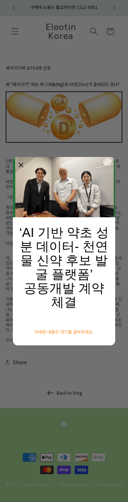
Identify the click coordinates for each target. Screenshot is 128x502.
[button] (21, 165)
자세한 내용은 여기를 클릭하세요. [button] (64, 331)
